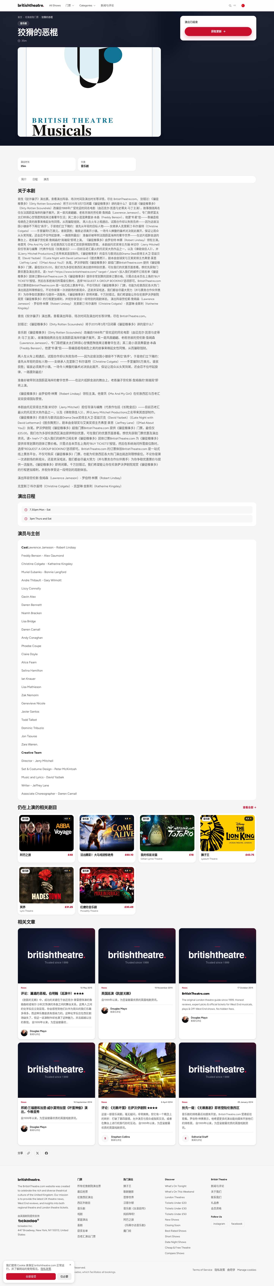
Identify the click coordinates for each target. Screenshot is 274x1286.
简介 (23, 179)
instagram (219, 1223)
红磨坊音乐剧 (88, 907)
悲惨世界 (128, 1197)
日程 (35, 179)
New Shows (172, 1219)
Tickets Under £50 (176, 1214)
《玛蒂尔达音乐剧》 (135, 1225)
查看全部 (249, 807)
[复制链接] (28, 1153)
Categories (85, 5)
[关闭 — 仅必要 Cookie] (70, 1264)
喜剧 (80, 1225)
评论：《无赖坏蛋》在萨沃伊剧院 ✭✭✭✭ (129, 1108)
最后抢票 (82, 1191)
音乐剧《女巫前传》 (135, 1208)
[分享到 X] (37, 1153)
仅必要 (64, 1276)
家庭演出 (82, 1219)
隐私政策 (220, 1269)
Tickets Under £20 (176, 1202)
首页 (20, 17)
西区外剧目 (83, 1202)
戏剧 (80, 1214)
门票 (68, 5)
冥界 (22, 907)
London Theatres (175, 1197)
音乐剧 (23, 23)
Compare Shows (174, 1253)
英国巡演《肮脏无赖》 (117, 993)
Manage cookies (246, 1269)
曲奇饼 (231, 1269)
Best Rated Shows (175, 1230)
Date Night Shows (175, 1242)
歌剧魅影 (128, 1191)
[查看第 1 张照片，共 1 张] (89, 92)
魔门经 (127, 1230)
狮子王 (205, 855)
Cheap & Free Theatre (177, 1247)
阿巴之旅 (25, 855)
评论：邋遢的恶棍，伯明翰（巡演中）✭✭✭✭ (52, 993)
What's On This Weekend (179, 1191)
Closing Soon (172, 1225)
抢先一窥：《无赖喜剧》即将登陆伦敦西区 (211, 1108)
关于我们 (216, 1191)
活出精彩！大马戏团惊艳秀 (96, 855)
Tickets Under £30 (176, 1208)
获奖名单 (82, 1230)
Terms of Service (202, 1269)
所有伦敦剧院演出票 (89, 1186)
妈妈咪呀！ (129, 1214)
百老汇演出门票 (86, 1236)
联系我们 (216, 1197)
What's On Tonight (175, 1186)
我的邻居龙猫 (149, 855)
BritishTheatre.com (196, 993)
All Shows (55, 5)
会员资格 (216, 1208)
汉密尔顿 (128, 1202)
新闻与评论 (107, 5)
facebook (236, 1223)
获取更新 (218, 31)
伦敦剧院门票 (32, 17)
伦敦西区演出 (85, 1197)
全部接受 (31, 1276)
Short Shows (172, 1236)
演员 (46, 179)
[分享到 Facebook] (46, 1153)
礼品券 (215, 1202)
